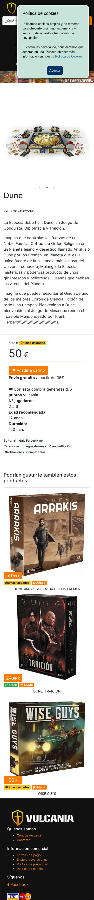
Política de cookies (30, 869)
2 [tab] (47, 187)
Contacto (23, 840)
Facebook (19, 884)
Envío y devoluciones (32, 859)
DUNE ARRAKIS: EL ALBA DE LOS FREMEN (47, 542)
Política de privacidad (32, 864)
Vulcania (43, 818)
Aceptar (54, 70)
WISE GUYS (47, 747)
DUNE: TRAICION (47, 645)
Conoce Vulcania (29, 835)
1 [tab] (39, 187)
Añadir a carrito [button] (30, 370)
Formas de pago (29, 855)
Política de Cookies (68, 56)
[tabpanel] (47, 141)
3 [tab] (54, 187)
